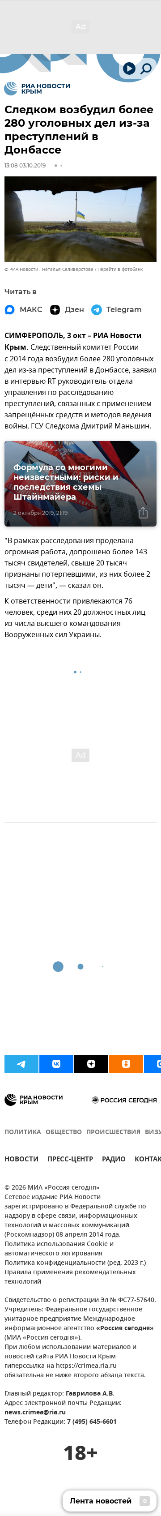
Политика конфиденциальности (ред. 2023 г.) (75, 1263)
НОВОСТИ (21, 1160)
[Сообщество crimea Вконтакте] (56, 1064)
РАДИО (114, 1160)
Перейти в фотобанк (120, 269)
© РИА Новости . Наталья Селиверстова (48, 269)
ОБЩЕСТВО (64, 1132)
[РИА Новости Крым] (36, 88)
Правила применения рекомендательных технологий (70, 1277)
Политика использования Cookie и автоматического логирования (59, 1249)
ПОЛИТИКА (22, 1132)
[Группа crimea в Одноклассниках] (126, 1064)
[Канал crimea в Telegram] (21, 1064)
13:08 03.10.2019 (25, 165)
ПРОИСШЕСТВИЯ (113, 1132)
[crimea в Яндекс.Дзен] (91, 1064)
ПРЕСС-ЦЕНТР (70, 1160)
